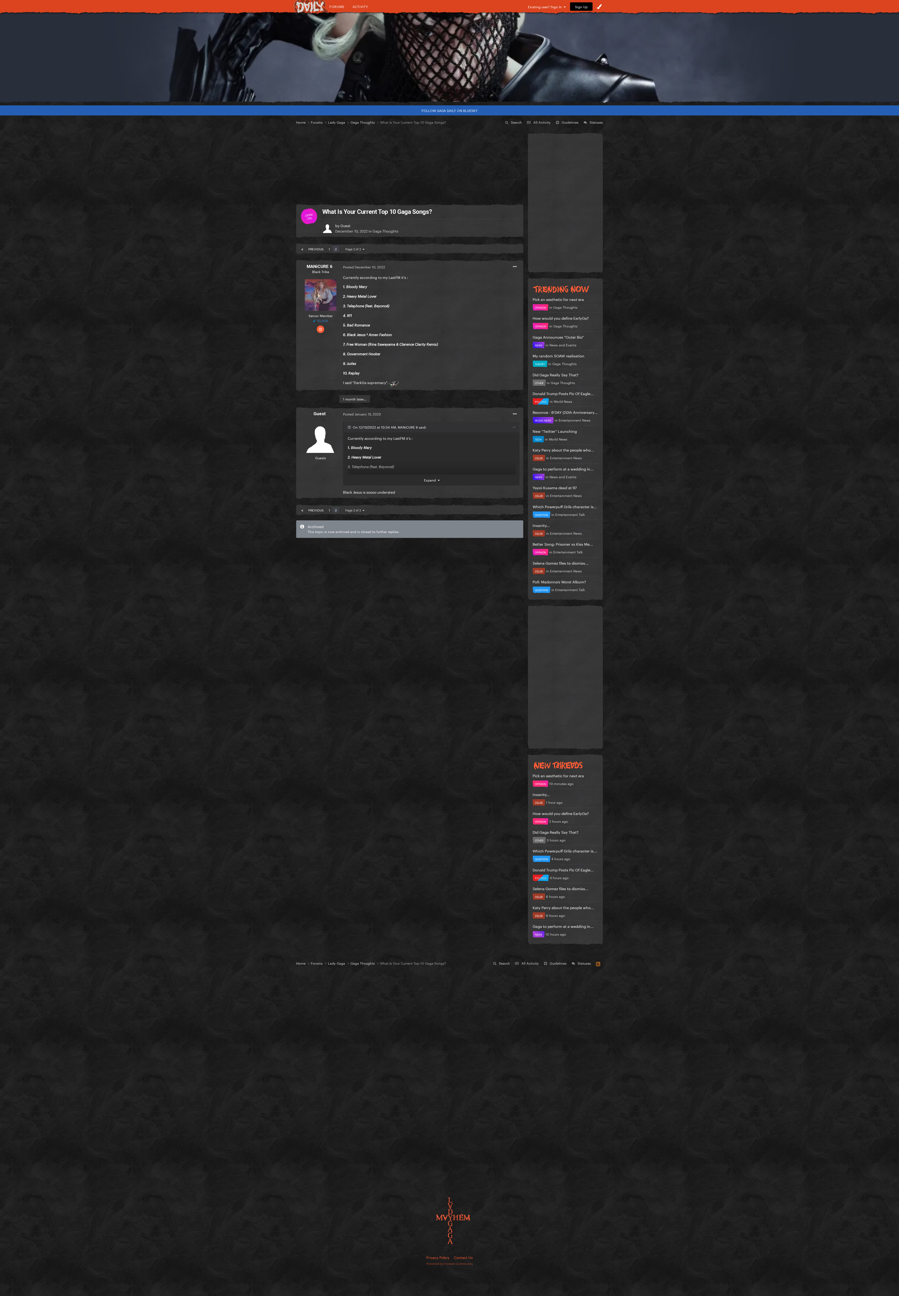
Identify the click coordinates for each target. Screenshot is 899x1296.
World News (563, 401)
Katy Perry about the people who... (563, 449)
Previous (316, 248)
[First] (302, 249)
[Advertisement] (409, 165)
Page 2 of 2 (354, 248)
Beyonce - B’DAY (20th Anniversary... (565, 412)
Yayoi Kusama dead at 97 (555, 487)
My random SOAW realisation (558, 355)
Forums (336, 6)
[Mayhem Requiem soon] (449, 57)
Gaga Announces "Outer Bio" (558, 337)
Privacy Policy (438, 1257)
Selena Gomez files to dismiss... (561, 563)
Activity (360, 6)
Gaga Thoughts (385, 230)
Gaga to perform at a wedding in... (563, 468)
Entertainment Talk (570, 514)
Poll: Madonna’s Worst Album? (559, 581)
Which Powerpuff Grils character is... (565, 506)
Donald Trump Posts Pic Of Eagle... (563, 393)
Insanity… (541, 525)
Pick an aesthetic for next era (558, 299)
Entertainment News (574, 419)
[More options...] (515, 267)
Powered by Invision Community (449, 1263)
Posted (364, 266)
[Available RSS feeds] (598, 963)
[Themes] (599, 6)
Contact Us (463, 1257)
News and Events (562, 344)
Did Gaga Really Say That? (555, 374)
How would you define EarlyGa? (561, 318)
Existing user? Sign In (546, 6)
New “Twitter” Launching (555, 431)
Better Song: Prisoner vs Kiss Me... (563, 544)
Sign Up (581, 6)
